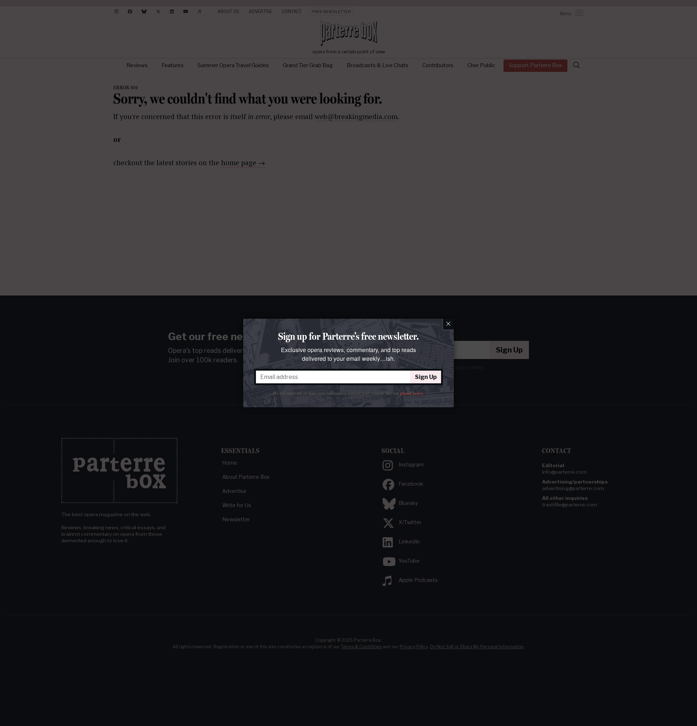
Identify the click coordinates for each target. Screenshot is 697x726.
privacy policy (411, 393)
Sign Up (426, 377)
